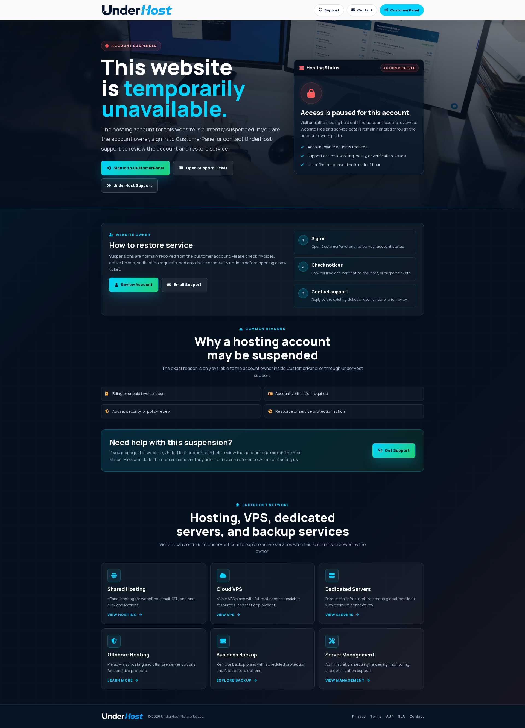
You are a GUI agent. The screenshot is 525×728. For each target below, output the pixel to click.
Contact (364, 10)
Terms (376, 716)
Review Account (137, 284)
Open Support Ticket (207, 167)
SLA (401, 716)
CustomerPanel (404, 10)
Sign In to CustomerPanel (138, 167)
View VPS (226, 614)
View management (344, 680)
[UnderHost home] (137, 10)
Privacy (359, 716)
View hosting (122, 614)
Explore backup (234, 680)
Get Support (397, 450)
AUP (390, 716)
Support (331, 10)
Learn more (120, 680)
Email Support (188, 284)
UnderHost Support (132, 185)
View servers (339, 614)
